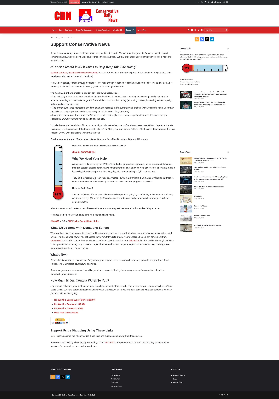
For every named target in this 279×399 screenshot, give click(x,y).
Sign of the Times (200, 206)
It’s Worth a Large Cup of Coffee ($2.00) (74, 300)
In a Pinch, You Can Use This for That (208, 225)
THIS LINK (108, 342)
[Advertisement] (204, 130)
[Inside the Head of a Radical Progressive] (186, 189)
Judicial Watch (115, 379)
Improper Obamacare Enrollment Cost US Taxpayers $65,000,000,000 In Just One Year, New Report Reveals (210, 94)
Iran (60, 30)
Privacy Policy (177, 382)
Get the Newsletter (103, 30)
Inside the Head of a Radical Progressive (209, 186)
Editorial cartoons (58, 72)
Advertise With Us (179, 375)
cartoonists (55, 240)
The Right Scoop (116, 386)
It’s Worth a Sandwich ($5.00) (69, 304)
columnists (134, 240)
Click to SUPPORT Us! (83, 152)
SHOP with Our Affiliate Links (83, 221)
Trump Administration (84, 30)
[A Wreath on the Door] (186, 219)
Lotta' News (114, 382)
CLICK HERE (192, 57)
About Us (141, 30)
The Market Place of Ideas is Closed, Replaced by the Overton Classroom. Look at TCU (109, 2)
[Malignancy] (186, 199)
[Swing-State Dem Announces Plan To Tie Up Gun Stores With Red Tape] (186, 161)
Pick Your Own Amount (66, 312)
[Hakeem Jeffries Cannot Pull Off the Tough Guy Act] (186, 170)
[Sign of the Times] (186, 209)
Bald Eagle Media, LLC (87, 395)
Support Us (130, 30)
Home (54, 30)
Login (175, 379)
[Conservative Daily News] (87, 15)
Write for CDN (118, 30)
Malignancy (198, 196)
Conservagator (115, 375)
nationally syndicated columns (83, 72)
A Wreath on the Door (202, 216)
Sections (68, 30)
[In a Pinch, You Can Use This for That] (186, 228)
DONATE (54, 221)
